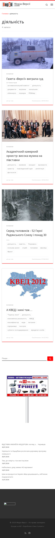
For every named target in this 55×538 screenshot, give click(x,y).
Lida (12, 101)
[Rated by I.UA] (9, 504)
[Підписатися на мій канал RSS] (25, 533)
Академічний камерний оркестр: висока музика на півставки (24, 156)
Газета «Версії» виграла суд (24, 79)
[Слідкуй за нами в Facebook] (29, 533)
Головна (5, 13)
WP (20, 526)
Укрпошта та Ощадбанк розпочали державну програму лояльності (24, 452)
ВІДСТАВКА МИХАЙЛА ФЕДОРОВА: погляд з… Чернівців (23, 444)
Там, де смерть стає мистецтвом (15, 460)
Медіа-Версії (21, 522)
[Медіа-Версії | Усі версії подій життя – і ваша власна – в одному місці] (7, 4)
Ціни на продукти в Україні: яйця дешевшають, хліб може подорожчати (24, 475)
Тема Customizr (38, 526)
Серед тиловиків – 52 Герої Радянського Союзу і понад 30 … (26, 235)
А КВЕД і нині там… (19, 310)
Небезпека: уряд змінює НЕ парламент (17, 467)
